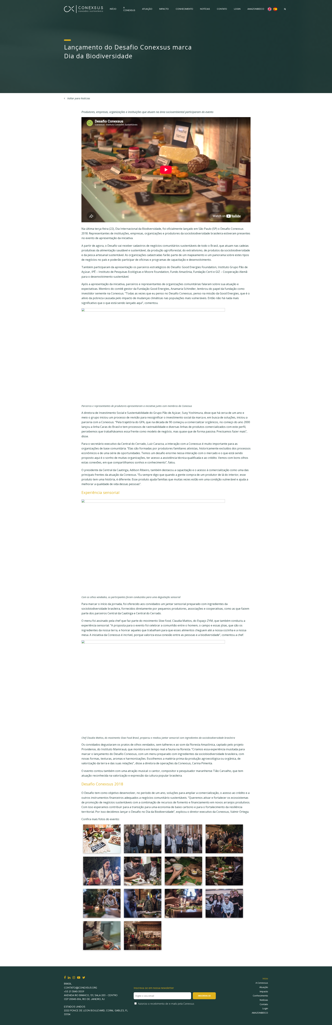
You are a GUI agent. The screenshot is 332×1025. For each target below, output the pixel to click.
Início (113, 9)
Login (237, 9)
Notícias (205, 9)
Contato (222, 9)
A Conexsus (262, 982)
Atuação (147, 9)
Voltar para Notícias (78, 98)
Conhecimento (184, 9)
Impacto (164, 9)
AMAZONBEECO (255, 9)
